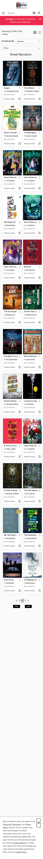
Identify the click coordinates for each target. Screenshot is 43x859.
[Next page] (28, 600)
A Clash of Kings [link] (10, 490)
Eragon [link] (7, 88)
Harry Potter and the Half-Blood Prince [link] (31, 177)
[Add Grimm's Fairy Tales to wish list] (39, 322)
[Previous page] (16, 600)
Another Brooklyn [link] (11, 401)
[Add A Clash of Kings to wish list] (19, 501)
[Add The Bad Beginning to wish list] (39, 143)
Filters (6, 48)
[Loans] (34, 13)
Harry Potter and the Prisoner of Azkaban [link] (11, 267)
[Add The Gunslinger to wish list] (19, 322)
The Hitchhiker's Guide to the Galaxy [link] (31, 535)
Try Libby (9, 19)
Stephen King (10, 315)
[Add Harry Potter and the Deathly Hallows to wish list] (19, 188)
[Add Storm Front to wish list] (19, 590)
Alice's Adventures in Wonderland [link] (31, 356)
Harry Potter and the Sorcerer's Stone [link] (31, 446)
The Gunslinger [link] (10, 312)
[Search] (3, 13)
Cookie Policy (21, 852)
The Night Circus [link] (11, 356)
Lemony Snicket (31, 136)
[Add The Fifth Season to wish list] (39, 501)
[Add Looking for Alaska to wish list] (39, 412)
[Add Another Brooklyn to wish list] (19, 412)
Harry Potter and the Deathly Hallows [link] (11, 177)
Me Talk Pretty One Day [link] (11, 535)
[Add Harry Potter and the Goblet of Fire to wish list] (39, 233)
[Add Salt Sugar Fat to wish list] (19, 233)
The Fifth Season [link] (31, 490)
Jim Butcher (10, 583)
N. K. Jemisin (30, 493)
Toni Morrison (30, 270)
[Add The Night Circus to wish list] (19, 367)
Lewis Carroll (30, 359)
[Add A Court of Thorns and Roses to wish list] (19, 456)
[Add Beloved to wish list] (39, 278)
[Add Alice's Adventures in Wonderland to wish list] (39, 367)
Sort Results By (8, 41)
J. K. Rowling (10, 180)
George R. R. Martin (32, 91)
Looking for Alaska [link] (31, 401)
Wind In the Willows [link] (11, 133)
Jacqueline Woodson (12, 404)
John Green (30, 404)
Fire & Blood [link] (29, 88)
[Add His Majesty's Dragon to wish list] (39, 590)
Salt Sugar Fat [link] (9, 222)
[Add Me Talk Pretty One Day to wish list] (19, 546)
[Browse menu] (39, 13)
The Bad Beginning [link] (31, 133)
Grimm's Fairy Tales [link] (31, 312)
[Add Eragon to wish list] (19, 99)
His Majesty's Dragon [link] (31, 580)
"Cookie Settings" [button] (19, 843)
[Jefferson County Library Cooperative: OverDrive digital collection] (21, 5)
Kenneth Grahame (12, 136)
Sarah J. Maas (11, 449)
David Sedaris (10, 538)
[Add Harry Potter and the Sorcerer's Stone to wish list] (39, 456)
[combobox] (16, 13)
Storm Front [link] (9, 580)
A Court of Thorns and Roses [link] (11, 446)
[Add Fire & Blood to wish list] (39, 99)
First (16, 606)
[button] (34, 33)
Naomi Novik (30, 583)
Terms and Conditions (12, 824)
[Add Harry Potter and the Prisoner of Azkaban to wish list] (19, 278)
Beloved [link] (27, 267)
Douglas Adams (31, 538)
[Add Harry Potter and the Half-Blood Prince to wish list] (39, 188)
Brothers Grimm (31, 315)
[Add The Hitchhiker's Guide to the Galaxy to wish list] (39, 546)
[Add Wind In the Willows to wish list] (19, 143)
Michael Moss (10, 225)
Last (28, 606)
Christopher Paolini (12, 91)
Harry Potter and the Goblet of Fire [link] (31, 222)
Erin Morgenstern (11, 359)
